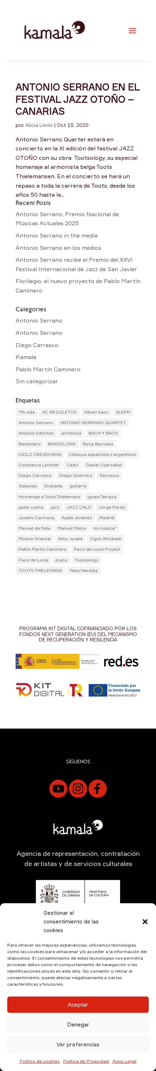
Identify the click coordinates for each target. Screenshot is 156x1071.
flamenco (109, 475)
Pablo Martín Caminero (48, 369)
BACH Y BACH (103, 433)
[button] (145, 921)
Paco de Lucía (33, 560)
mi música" (105, 528)
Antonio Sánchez (36, 433)
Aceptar (78, 1004)
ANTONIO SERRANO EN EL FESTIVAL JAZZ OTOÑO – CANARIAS (77, 99)
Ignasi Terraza (101, 496)
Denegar (78, 1024)
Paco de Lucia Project (97, 549)
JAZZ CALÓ (79, 507)
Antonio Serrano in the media (57, 235)
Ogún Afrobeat (105, 538)
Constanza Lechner (39, 465)
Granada (53, 485)
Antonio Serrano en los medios (58, 247)
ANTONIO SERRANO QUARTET (93, 422)
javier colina (31, 507)
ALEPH (123, 412)
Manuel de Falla (34, 528)
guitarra (78, 485)
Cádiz (72, 465)
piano (61, 560)
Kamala (26, 356)
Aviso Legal (124, 1061)
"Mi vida (27, 412)
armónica (71, 433)
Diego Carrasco (37, 345)
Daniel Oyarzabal (104, 465)
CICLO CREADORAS (40, 454)
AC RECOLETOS (59, 412)
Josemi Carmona (36, 517)
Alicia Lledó (39, 125)
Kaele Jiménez (77, 517)
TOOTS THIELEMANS (40, 570)
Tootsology (86, 560)
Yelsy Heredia (84, 570)
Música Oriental (35, 538)
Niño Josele (70, 538)
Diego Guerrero (76, 475)
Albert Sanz (96, 412)
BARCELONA (61, 444)
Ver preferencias (78, 1044)
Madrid (106, 517)
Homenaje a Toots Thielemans (49, 496)
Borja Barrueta (98, 444)
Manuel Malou (72, 528)
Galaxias (28, 485)
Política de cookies (39, 1061)
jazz (55, 507)
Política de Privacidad (86, 1061)
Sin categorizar (37, 381)
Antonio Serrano (39, 320)
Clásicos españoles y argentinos (102, 454)
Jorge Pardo (112, 507)
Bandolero (30, 444)
